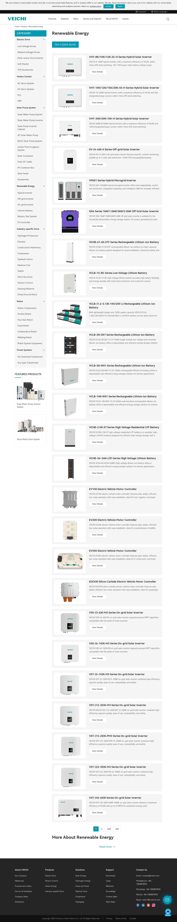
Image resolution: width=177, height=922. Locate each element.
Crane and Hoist (82, 886)
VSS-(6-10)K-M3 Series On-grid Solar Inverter (117, 643)
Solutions (65, 19)
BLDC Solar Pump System (30, 141)
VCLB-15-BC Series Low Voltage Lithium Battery (118, 273)
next (109, 829)
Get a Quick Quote (65, 44)
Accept (108, 6)
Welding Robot (25, 337)
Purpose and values (23, 886)
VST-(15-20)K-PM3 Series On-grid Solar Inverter (118, 736)
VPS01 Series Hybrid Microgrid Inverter (112, 180)
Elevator (22, 241)
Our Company (21, 876)
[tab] (30, 40)
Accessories (23, 179)
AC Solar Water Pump (28, 135)
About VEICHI (112, 19)
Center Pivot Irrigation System (28, 148)
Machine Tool (24, 265)
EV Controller (24, 222)
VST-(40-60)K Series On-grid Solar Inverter (115, 797)
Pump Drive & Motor (27, 294)
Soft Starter (23, 64)
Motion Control (24, 76)
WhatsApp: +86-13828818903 (148, 889)
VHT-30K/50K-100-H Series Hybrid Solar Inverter (119, 118)
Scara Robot (23, 325)
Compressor (23, 253)
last (117, 829)
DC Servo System (26, 89)
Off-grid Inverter (25, 199)
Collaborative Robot (27, 331)
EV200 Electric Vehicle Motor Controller (113, 520)
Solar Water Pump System (30, 114)
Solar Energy (81, 876)
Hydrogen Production (28, 236)
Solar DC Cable (25, 162)
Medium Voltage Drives (29, 52)
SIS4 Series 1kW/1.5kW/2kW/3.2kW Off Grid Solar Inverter (124, 211)
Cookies (133, 918)
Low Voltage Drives (27, 46)
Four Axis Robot (25, 320)
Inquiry (126, 19)
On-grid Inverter (25, 204)
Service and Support (92, 19)
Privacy (109, 918)
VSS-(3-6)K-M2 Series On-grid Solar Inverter (116, 612)
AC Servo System (26, 83)
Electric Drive (23, 39)
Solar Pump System (26, 107)
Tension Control (25, 283)
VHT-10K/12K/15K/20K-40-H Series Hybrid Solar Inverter (124, 87)
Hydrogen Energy (83, 881)
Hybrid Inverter (25, 193)
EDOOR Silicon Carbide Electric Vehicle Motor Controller (122, 581)
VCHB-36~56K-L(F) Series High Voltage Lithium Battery (122, 458)
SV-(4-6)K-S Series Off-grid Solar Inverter (114, 149)
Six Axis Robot (24, 314)
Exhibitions (19, 902)
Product (24, 27)
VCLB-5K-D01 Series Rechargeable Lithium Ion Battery (121, 334)
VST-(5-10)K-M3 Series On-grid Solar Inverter (117, 674)
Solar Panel (23, 173)
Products (52, 19)
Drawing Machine (26, 289)
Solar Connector (25, 156)
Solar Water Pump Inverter (30, 120)
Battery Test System (27, 216)
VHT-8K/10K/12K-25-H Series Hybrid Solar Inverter (120, 57)
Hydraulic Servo (25, 259)
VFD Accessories (25, 70)
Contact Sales (111, 897)
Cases (108, 881)
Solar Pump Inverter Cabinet (27, 128)
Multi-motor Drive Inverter (30, 58)
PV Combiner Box (26, 168)
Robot (20, 301)
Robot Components (27, 308)
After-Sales (110, 902)
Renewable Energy (36, 27)
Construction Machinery (29, 247)
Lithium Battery (25, 210)
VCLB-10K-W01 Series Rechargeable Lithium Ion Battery (123, 396)
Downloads (110, 876)
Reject (120, 6)
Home (17, 27)
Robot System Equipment (30, 343)
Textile (21, 271)
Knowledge (110, 891)
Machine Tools (81, 891)
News (75, 19)
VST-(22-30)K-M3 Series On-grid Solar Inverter (117, 767)
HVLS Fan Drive (25, 277)
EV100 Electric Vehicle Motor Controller (113, 489)
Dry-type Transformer (28, 362)
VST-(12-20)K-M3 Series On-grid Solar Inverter (117, 705)
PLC (19, 95)
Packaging (80, 902)
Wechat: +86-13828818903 (147, 895)
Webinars (110, 886)
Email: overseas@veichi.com (147, 876)
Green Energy (51, 886)
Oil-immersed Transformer (30, 357)
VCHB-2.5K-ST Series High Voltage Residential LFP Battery (124, 427)
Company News (21, 897)
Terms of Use (120, 918)
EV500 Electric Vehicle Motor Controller (113, 550)
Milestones (19, 881)
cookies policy (95, 6)
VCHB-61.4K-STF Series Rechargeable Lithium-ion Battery (124, 242)
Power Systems (24, 350)
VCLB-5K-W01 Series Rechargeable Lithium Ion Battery (122, 365)
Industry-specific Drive (28, 229)
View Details (97, 72)
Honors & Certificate (23, 891)
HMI (19, 101)
